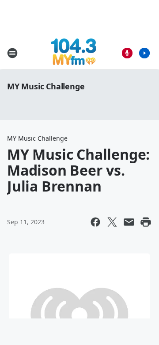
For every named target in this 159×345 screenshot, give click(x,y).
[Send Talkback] (127, 53)
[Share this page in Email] (129, 222)
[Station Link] (73, 52)
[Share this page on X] (112, 222)
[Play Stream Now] (144, 53)
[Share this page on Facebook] (95, 222)
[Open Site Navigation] (12, 53)
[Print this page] (146, 222)
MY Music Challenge (45, 86)
